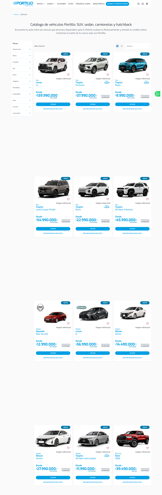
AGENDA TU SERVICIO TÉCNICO (117, 4)
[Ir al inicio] (23, 4)
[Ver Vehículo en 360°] (107, 82)
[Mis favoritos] (143, 4)
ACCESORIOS (61, 4)
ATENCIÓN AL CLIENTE (83, 4)
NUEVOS (40, 4)
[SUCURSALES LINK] (147, 4)
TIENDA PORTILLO (98, 4)
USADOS (50, 4)
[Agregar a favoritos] (68, 75)
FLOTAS (70, 4)
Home (16, 14)
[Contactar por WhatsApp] (157, 94)
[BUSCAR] (139, 4)
